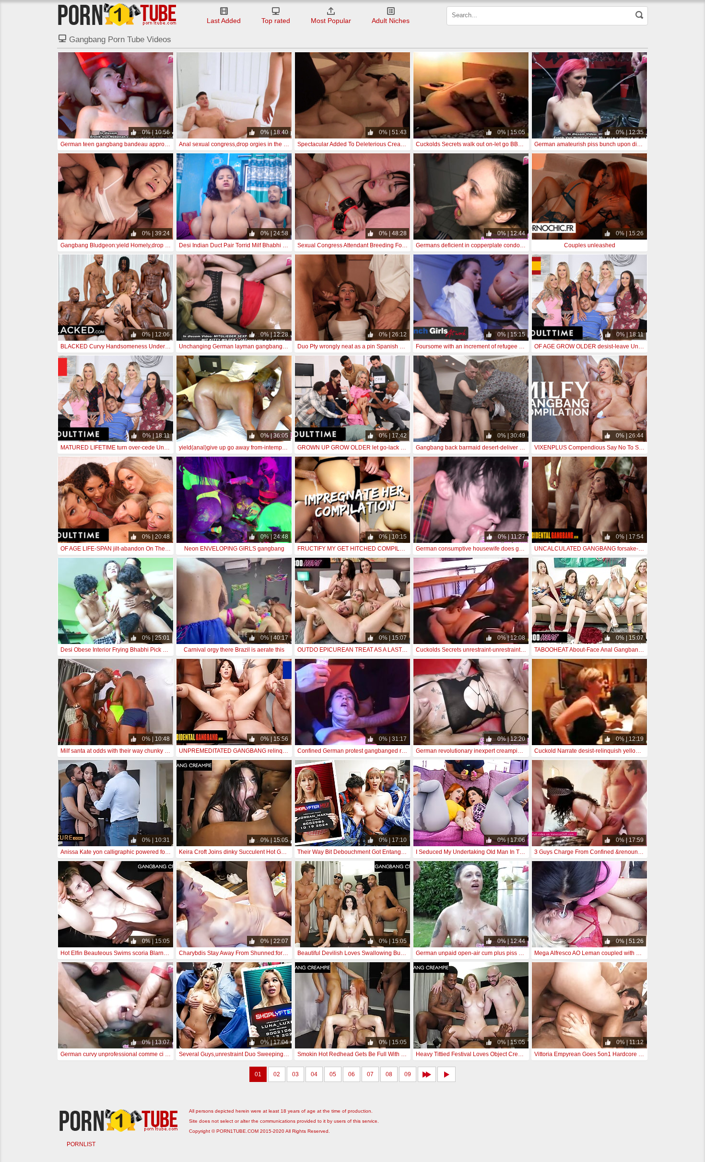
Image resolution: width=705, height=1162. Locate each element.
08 (389, 1074)
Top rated (275, 20)
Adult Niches (391, 20)
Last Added (224, 20)
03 (295, 1074)
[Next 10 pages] (427, 1074)
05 (332, 1074)
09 (407, 1074)
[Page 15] (446, 1074)
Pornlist (81, 1144)
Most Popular (331, 20)
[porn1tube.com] (117, 14)
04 (314, 1074)
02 (276, 1074)
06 (351, 1074)
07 (370, 1074)
